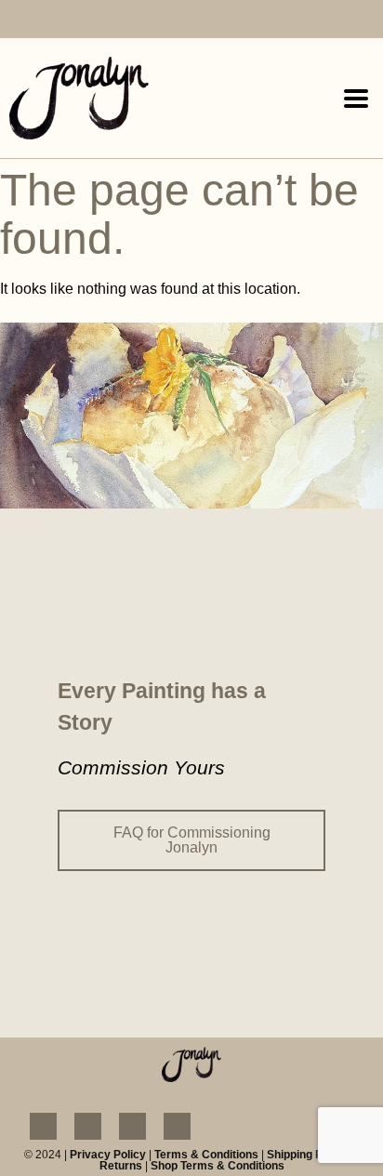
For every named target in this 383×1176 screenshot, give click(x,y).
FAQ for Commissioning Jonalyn (192, 840)
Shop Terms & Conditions (217, 1165)
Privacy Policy (108, 1154)
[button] (356, 98)
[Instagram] (53, 20)
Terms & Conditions (206, 1154)
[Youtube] (88, 20)
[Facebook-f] (18, 20)
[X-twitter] (123, 20)
